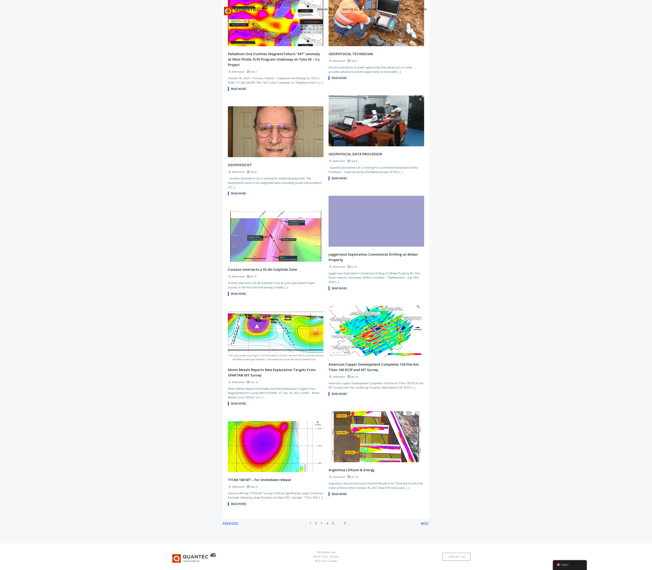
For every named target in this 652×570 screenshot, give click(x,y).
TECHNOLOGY (376, 9)
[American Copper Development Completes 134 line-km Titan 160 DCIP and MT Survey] (376, 331)
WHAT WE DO (350, 9)
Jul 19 (354, 266)
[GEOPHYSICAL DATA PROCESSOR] (376, 121)
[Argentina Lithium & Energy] (376, 436)
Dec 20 (254, 382)
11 (345, 523)
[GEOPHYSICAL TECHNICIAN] (376, 20)
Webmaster (238, 71)
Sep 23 (254, 486)
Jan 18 (354, 376)
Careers (422, 9)
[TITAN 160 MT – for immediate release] (275, 446)
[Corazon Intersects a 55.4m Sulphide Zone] (275, 236)
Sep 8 (354, 60)
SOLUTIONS (400, 9)
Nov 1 (253, 71)
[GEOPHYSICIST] (275, 131)
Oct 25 (354, 477)
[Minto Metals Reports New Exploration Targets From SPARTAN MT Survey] (275, 336)
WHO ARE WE (324, 9)
